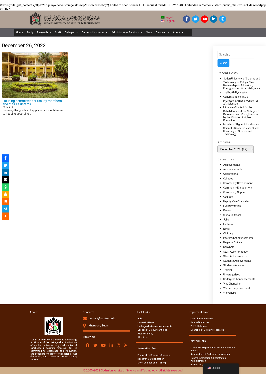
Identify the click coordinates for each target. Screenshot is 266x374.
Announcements (232, 169)
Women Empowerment (236, 288)
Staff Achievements (235, 256)
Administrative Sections (125, 32)
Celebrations (230, 173)
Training (228, 269)
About (176, 32)
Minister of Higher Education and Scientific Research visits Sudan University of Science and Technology (241, 129)
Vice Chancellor (232, 283)
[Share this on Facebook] (5, 158)
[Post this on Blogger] (5, 201)
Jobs (226, 219)
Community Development (238, 183)
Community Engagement (237, 187)
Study (30, 32)
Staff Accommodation (236, 251)
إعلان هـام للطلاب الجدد (235, 92)
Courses (228, 196)
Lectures (228, 224)
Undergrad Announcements (239, 279)
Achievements (231, 164)
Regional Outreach (233, 242)
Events (227, 210)
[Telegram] (5, 208)
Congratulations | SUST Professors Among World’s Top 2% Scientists (241, 100)
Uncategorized (231, 274)
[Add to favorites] (5, 194)
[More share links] (5, 216)
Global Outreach (232, 215)
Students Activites (233, 265)
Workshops (229, 292)
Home (19, 32)
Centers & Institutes (93, 32)
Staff (58, 32)
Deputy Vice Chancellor (236, 201)
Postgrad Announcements (238, 237)
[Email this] (5, 179)
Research (42, 32)
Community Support (234, 192)
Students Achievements (237, 260)
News (149, 32)
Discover (161, 32)
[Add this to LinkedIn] (5, 172)
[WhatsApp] (5, 187)
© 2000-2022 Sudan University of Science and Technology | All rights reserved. (133, 370)
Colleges (70, 32)
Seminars (228, 247)
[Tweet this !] (5, 165)
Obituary (228, 233)
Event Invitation (232, 206)
